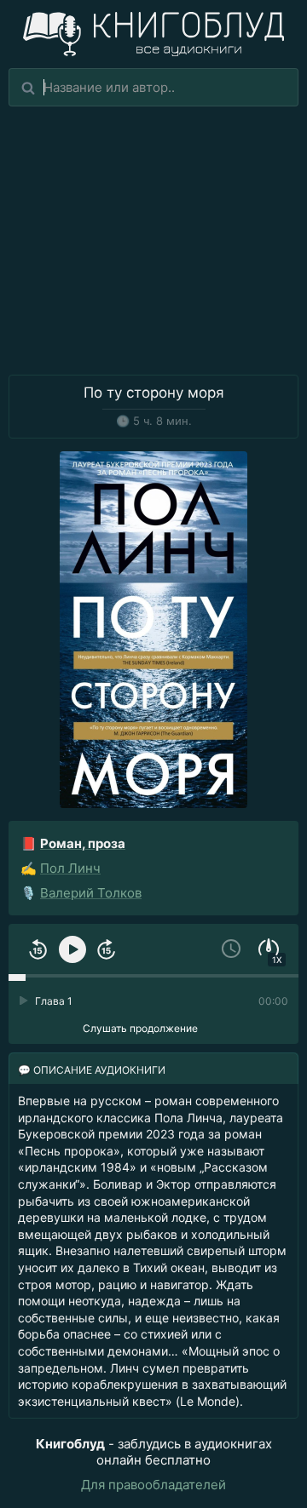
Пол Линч (70, 868)
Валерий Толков (91, 893)
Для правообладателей (153, 1484)
